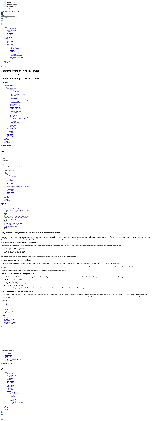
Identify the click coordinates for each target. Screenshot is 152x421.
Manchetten (10, 135)
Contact (6, 318)
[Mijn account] (2, 20)
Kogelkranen (10, 131)
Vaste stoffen (7, 139)
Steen (4, 156)
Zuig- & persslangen (15, 127)
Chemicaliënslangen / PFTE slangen (19, 94)
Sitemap (3, 366)
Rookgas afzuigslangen (16, 111)
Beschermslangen (14, 91)
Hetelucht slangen (14, 98)
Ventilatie (6, 141)
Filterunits (9, 193)
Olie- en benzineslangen (16, 108)
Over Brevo (7, 312)
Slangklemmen (10, 132)
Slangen (6, 87)
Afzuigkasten (10, 192)
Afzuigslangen (13, 90)
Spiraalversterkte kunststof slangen (18, 118)
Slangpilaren (10, 134)
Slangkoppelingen (11, 128)
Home (2, 74)
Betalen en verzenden (9, 319)
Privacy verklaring (8, 323)
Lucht (4, 154)
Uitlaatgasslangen (14, 122)
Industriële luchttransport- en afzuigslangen (21, 100)
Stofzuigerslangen (14, 119)
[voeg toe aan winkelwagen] (5, 214)
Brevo (11, 363)
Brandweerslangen (14, 92)
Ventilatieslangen (14, 124)
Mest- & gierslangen (15, 107)
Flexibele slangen (11, 88)
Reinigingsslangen (14, 109)
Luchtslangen (13, 104)
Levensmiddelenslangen (16, 102)
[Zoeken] (16, 17)
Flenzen (9, 129)
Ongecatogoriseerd (8, 85)
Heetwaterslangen (14, 97)
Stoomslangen (13, 121)
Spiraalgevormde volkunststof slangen (19, 117)
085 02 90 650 (15, 11)
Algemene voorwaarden (10, 322)
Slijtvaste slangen (14, 115)
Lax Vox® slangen (15, 101)
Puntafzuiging (7, 138)
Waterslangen (13, 125)
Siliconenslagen (14, 114)
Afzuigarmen (10, 190)
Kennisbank (7, 309)
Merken (9, 196)
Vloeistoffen (7, 142)
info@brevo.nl (6, 11)
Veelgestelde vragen (9, 311)
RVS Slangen (13, 112)
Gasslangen (13, 95)
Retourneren (7, 320)
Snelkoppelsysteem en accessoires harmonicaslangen (20, 136)
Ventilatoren (10, 194)
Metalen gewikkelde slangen (17, 105)
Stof (4, 158)
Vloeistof (5, 160)
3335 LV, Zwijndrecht (9, 357)
